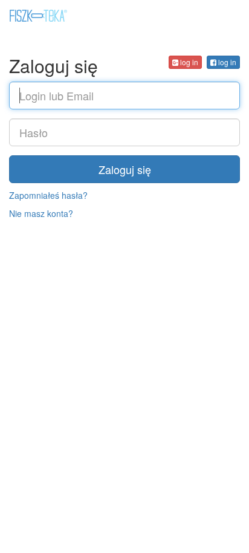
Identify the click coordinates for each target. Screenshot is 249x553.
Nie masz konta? (41, 213)
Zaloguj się (125, 169)
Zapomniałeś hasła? (48, 195)
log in (226, 62)
